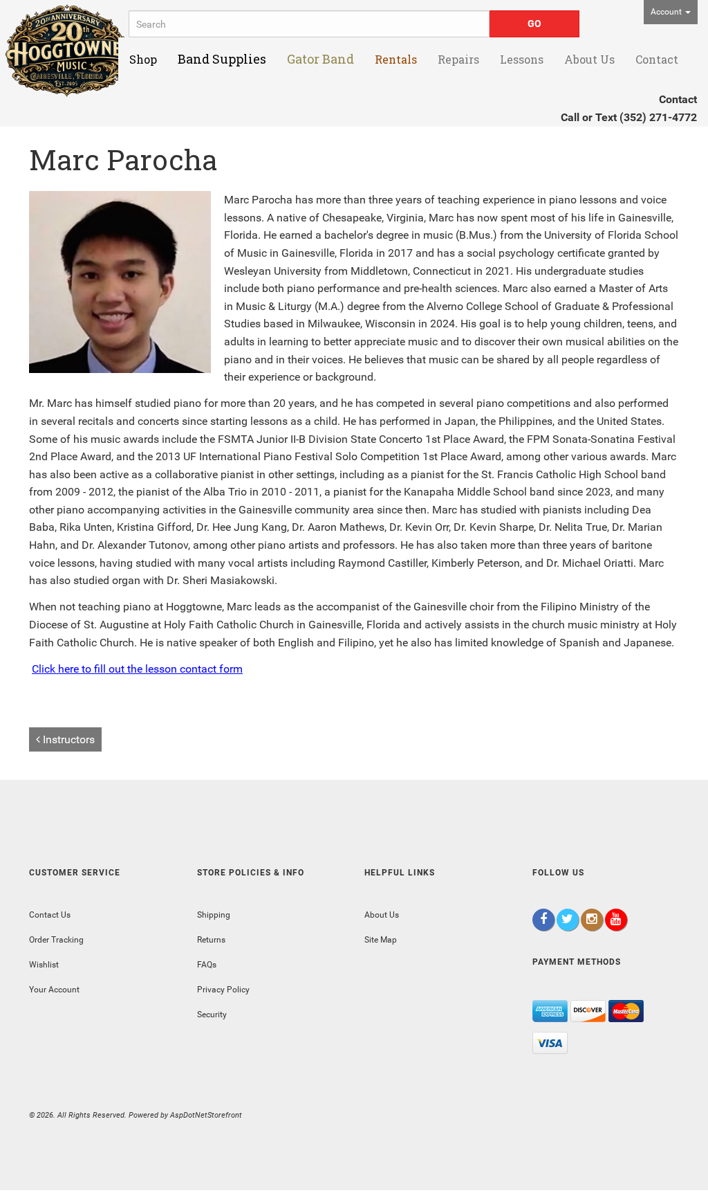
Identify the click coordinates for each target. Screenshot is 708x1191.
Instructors (67, 739)
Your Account (54, 989)
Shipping (213, 915)
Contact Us (50, 915)
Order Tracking (56, 940)
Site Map (380, 940)
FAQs (206, 965)
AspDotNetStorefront (206, 1115)
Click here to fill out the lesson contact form (137, 668)
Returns (211, 940)
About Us (381, 915)
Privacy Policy (223, 989)
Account (667, 12)
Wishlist (44, 965)
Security (212, 1014)
